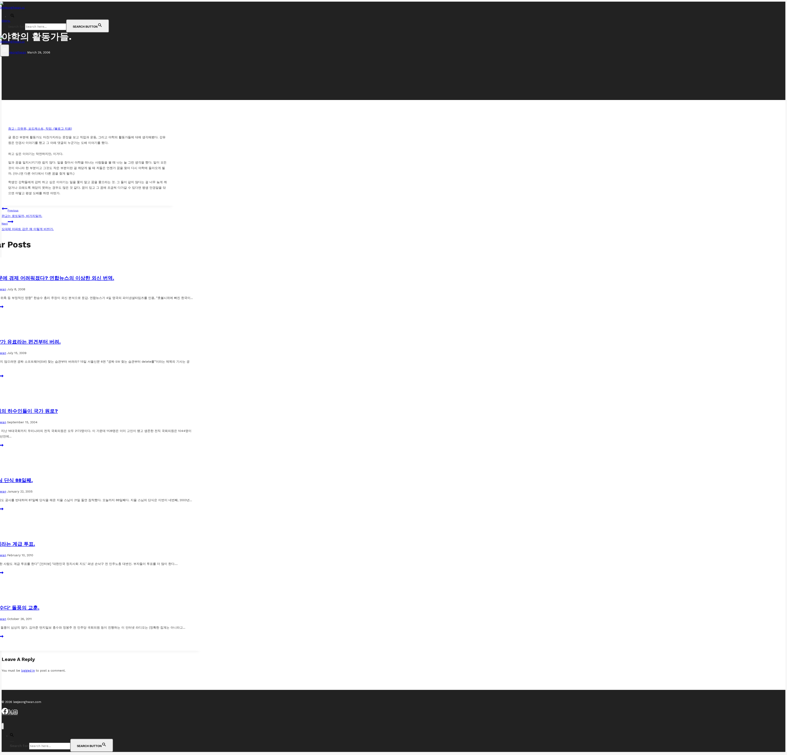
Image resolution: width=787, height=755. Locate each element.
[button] (12, 16)
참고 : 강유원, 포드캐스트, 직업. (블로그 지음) (40, 129)
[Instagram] (15, 713)
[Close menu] (3, 726)
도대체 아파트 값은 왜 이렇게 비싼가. (28, 226)
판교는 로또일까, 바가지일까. (22, 213)
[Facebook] (5, 713)
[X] (10, 713)
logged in (28, 670)
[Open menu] (4, 50)
